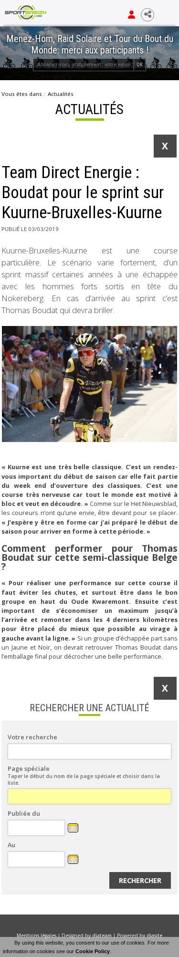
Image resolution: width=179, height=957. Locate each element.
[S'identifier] (131, 15)
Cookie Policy (92, 951)
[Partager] (147, 14)
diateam (102, 935)
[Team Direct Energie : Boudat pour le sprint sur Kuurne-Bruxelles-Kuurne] (89, 384)
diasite (154, 935)
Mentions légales (36, 935)
